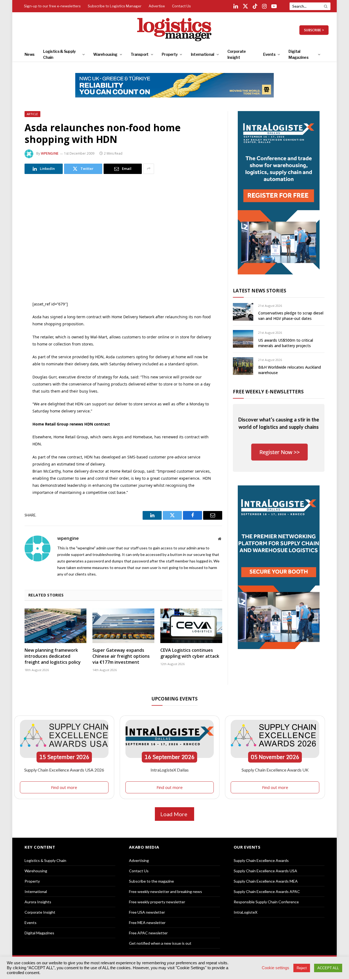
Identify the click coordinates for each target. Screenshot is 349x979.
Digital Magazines (298, 54)
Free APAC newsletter (148, 933)
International (202, 54)
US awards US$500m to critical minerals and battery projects (285, 343)
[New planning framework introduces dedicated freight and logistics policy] (55, 625)
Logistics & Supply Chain (59, 54)
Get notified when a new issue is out (160, 943)
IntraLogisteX (245, 912)
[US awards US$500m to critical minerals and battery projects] (243, 339)
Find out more (64, 787)
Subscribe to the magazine (151, 881)
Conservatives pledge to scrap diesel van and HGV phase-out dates (290, 315)
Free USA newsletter (147, 912)
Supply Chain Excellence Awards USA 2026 (64, 769)
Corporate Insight (236, 54)
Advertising (139, 860)
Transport (140, 54)
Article (32, 114)
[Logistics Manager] (174, 30)
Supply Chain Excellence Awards (261, 860)
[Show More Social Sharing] (148, 169)
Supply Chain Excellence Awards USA (265, 870)
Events (269, 54)
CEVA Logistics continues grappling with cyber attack (189, 653)
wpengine (50, 153)
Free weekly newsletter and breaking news (165, 891)
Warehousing (105, 54)
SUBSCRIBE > (314, 30)
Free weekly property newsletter (157, 902)
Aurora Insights (38, 902)
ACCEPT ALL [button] (328, 968)
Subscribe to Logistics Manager (115, 6)
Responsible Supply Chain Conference (266, 902)
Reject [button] (302, 968)
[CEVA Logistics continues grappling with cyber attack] (191, 625)
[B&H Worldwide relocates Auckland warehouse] (243, 366)
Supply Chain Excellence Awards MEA (266, 881)
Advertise (157, 6)
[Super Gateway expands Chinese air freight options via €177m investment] (123, 625)
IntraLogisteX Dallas (170, 769)
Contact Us (181, 6)
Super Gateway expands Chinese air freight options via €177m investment (121, 656)
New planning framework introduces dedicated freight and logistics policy (53, 656)
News (29, 54)
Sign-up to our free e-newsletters (52, 6)
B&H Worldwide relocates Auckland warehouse (289, 370)
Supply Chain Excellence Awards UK (275, 769)
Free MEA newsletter (147, 922)
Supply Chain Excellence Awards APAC (267, 891)
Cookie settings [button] (275, 968)
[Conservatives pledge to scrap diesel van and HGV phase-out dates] (243, 312)
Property (169, 54)
